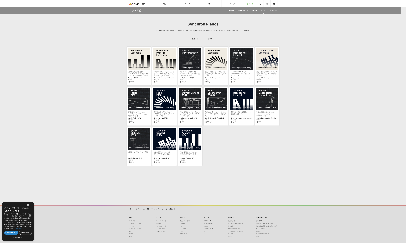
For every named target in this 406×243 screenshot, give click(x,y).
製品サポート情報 (185, 221)
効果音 (131, 234)
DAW (130, 231)
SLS (205, 234)
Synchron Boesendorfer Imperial (241, 118)
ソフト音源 (132, 221)
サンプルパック (133, 226)
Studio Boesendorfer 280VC (214, 118)
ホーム (130, 209)
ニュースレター (160, 228)
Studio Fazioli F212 (134, 118)
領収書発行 (231, 226)
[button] (18, 237)
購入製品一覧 (231, 221)
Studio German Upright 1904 (189, 118)
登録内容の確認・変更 (234, 228)
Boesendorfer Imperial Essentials (165, 78)
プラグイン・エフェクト (136, 223)
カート (230, 236)
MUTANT (206, 226)
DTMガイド (183, 223)
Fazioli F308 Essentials (212, 78)
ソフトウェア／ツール (135, 228)
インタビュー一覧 (161, 226)
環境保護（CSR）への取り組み (264, 223)
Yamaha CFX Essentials (136, 78)
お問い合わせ (183, 234)
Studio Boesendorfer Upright (266, 118)
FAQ (181, 226)
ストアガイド (183, 228)
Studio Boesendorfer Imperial (240, 78)
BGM (130, 236)
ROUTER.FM (207, 223)
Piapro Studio (207, 228)
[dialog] (18, 221)
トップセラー (211, 39)
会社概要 (258, 221)
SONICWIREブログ (161, 231)
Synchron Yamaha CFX (187, 158)
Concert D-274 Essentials (264, 78)
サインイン (250, 4)
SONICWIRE (137, 3)
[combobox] (28, 205)
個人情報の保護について (263, 234)
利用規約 (258, 231)
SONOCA (206, 221)
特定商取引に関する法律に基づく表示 (266, 226)
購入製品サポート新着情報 (235, 223)
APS (205, 231)
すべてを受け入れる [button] (11, 232)
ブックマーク (231, 234)
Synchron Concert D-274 (162, 158)
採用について (259, 236)
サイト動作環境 (260, 228)
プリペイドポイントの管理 (235, 231)
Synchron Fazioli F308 (161, 118)
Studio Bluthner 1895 (135, 158)
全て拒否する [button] (25, 232)
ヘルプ (182, 231)
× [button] (31, 204)
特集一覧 (158, 223)
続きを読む (19, 228)
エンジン (137, 209)
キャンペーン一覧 (161, 221)
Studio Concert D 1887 (187, 78)
